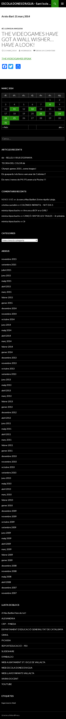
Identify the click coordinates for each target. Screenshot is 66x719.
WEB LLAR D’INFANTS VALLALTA (18, 673)
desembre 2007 (9, 587)
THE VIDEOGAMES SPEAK (16, 58)
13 (32, 109)
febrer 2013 (7, 401)
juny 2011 (6, 423)
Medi (14, 703)
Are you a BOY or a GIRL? (35, 210)
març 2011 (7, 439)
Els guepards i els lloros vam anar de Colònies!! (24, 174)
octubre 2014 (8, 319)
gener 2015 (7, 303)
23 (59, 113)
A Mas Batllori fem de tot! (14, 613)
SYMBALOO (8, 656)
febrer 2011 (7, 445)
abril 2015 (6, 286)
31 (5, 122)
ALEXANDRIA (8, 618)
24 (5, 118)
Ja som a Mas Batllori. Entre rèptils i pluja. (36, 199)
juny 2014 (6, 324)
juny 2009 (6, 532)
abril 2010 (6, 489)
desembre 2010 (9, 456)
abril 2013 (6, 390)
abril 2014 (6, 335)
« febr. (5, 127)
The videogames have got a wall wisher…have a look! (30, 39)
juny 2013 (6, 379)
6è (3, 28)
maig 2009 (6, 538)
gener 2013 (7, 407)
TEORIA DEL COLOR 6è (13, 163)
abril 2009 (6, 543)
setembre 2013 (9, 374)
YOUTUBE (7, 684)
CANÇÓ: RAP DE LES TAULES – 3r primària (43, 216)
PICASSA (6, 640)
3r (24, 221)
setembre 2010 (9, 472)
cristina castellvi (9, 205)
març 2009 (7, 549)
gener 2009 (7, 560)
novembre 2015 (9, 259)
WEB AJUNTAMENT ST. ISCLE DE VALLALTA (23, 662)
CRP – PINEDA (9, 624)
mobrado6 (26, 50)
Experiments (6, 703)
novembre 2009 (9, 516)
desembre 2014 (9, 308)
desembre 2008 (9, 565)
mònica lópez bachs (11, 210)
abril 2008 (6, 582)
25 (14, 118)
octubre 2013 (8, 368)
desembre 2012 (9, 412)
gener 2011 (7, 450)
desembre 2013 (9, 357)
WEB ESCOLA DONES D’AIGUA (17, 667)
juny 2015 (6, 275)
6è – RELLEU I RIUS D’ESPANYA (17, 157)
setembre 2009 (9, 527)
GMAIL (5, 635)
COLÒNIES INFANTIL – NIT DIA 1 (36, 205)
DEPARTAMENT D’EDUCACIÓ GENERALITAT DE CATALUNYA (32, 629)
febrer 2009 (7, 554)
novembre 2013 (9, 363)
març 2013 (7, 396)
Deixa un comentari (45, 50)
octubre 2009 (8, 522)
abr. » (61, 127)
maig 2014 (6, 330)
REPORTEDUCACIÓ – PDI (15, 645)
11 (14, 109)
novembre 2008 (9, 571)
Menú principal (62, 3)
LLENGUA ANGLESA (13, 28)
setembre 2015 (9, 264)
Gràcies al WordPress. (11, 715)
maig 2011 (6, 428)
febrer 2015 (7, 297)
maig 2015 (6, 281)
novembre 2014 (9, 314)
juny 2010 (6, 478)
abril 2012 (6, 418)
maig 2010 (6, 483)
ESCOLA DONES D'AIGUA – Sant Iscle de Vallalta (26, 3)
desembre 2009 (9, 511)
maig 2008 (6, 576)
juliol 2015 (6, 270)
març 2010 (7, 494)
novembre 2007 (9, 593)
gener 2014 (7, 352)
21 (41, 113)
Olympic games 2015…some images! (19, 168)
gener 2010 (7, 505)
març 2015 (7, 292)
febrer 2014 (7, 346)
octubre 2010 (8, 467)
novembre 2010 (9, 461)
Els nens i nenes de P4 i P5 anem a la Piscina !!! (24, 179)
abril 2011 (6, 434)
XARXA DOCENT (10, 678)
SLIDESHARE (8, 651)
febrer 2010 (7, 500)
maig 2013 (6, 385)
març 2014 (7, 341)
